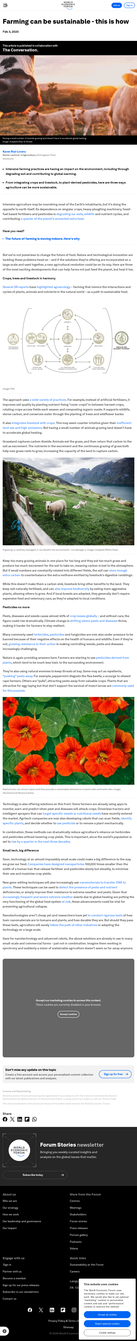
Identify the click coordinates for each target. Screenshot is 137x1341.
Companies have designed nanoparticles (56, 864)
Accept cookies (68, 1014)
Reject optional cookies (107, 1323)
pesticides (57, 634)
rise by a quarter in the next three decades (40, 841)
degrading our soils (69, 214)
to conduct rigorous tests (105, 915)
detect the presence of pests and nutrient (88, 887)
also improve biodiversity (72, 588)
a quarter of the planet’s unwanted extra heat (52, 218)
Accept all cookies (107, 1314)
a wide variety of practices (48, 399)
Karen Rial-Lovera (14, 151)
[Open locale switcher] (4, 1331)
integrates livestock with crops (33, 423)
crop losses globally (83, 616)
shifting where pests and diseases (93, 621)
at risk (66, 901)
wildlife (89, 214)
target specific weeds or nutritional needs (72, 813)
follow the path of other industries (73, 925)
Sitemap (68, 1327)
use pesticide (66, 823)
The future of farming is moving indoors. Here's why (42, 238)
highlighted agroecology (53, 287)
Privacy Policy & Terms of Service (68, 1320)
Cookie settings (107, 1332)
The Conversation (20, 50)
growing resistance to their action (32, 644)
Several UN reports (16, 287)
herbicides (41, 634)
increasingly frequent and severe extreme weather (38, 897)
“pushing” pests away (17, 676)
